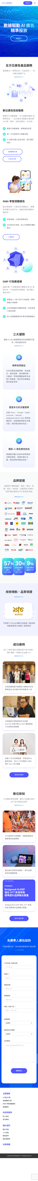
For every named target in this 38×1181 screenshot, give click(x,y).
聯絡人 (7, 974)
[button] (4, 614)
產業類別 (7, 1019)
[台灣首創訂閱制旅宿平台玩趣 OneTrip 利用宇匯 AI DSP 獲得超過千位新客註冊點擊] (19, 697)
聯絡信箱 (7, 985)
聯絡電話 (7, 995)
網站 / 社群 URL (9, 1006)
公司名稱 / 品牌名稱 (11, 963)
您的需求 (7, 1041)
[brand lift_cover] (19, 846)
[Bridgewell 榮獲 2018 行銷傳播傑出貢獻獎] (19, 611)
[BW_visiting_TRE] (19, 662)
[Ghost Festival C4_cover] (19, 811)
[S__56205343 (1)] (19, 734)
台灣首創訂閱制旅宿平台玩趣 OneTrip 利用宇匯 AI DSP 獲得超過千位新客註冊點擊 (19, 724)
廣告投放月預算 (9, 1030)
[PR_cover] (19, 880)
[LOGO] (6, 2)
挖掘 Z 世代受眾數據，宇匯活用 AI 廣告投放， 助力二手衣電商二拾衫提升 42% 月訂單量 (18, 761)
